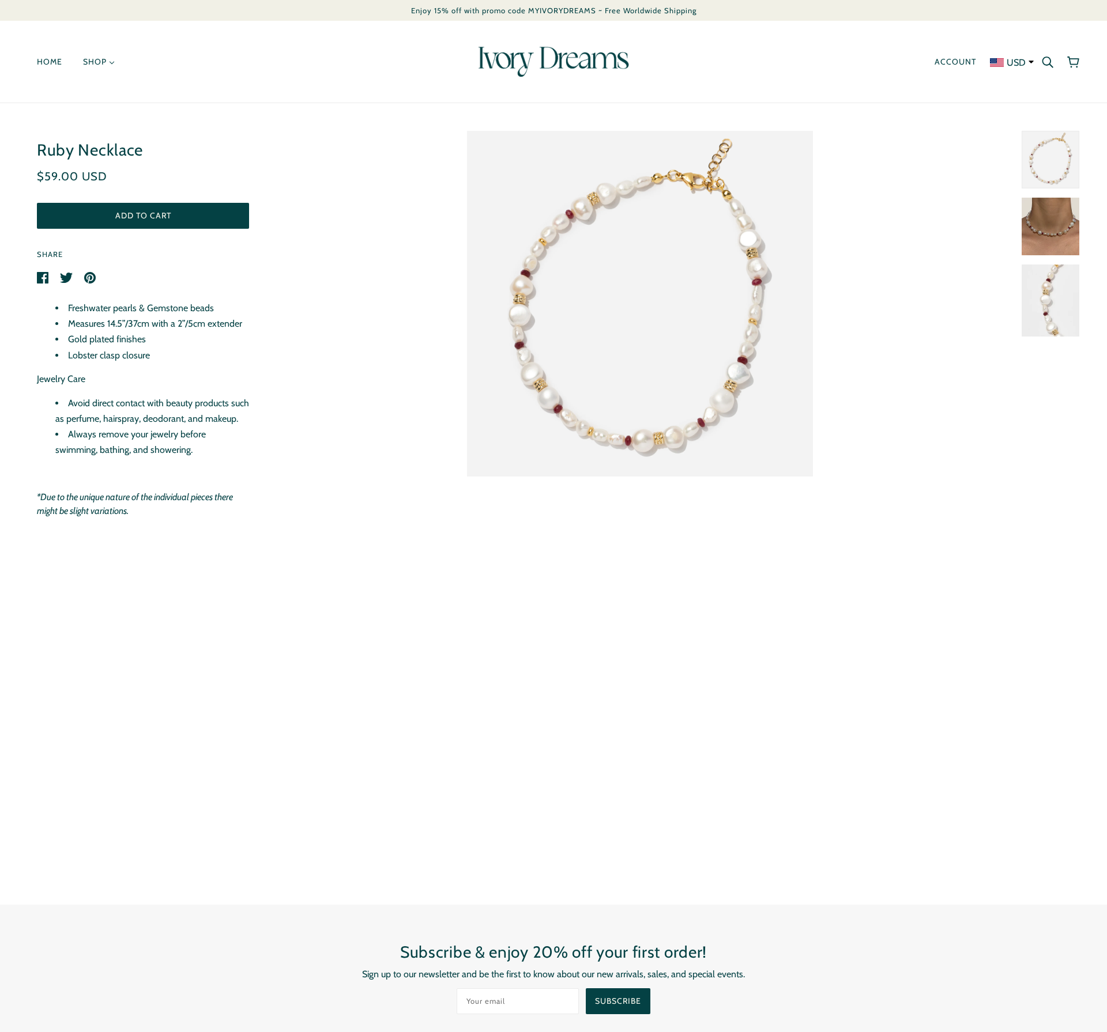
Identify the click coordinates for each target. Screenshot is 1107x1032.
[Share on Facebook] (43, 277)
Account (955, 61)
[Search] (1047, 62)
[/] (553, 60)
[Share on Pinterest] (90, 277)
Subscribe (618, 1001)
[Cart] (1073, 61)
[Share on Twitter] (67, 277)
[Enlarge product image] (640, 304)
